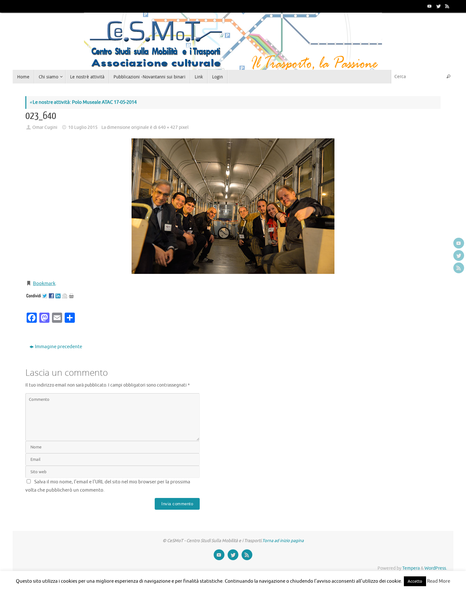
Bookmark (44, 284)
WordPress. (435, 568)
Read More (438, 581)
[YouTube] (428, 6)
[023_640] (233, 206)
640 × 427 (168, 127)
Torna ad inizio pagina (283, 540)
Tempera (411, 568)
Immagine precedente (58, 347)
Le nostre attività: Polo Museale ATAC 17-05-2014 (83, 102)
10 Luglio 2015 (83, 127)
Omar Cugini (44, 127)
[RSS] (446, 6)
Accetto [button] (415, 581)
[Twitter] (437, 6)
